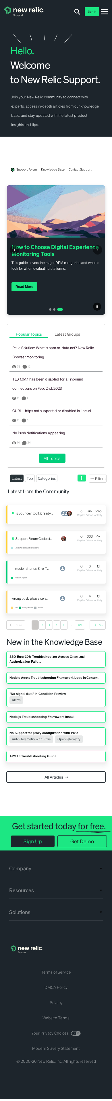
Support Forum (26, 169)
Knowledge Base (52, 169)
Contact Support (80, 169)
